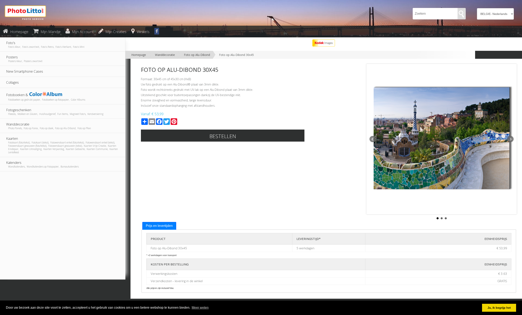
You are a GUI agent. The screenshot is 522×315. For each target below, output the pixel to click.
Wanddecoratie (165, 55)
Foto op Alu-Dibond (197, 55)
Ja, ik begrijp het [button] (499, 307)
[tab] (159, 226)
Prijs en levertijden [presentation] (159, 225)
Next (510, 139)
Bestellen (222, 136)
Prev (372, 139)
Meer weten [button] (200, 307)
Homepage (138, 55)
